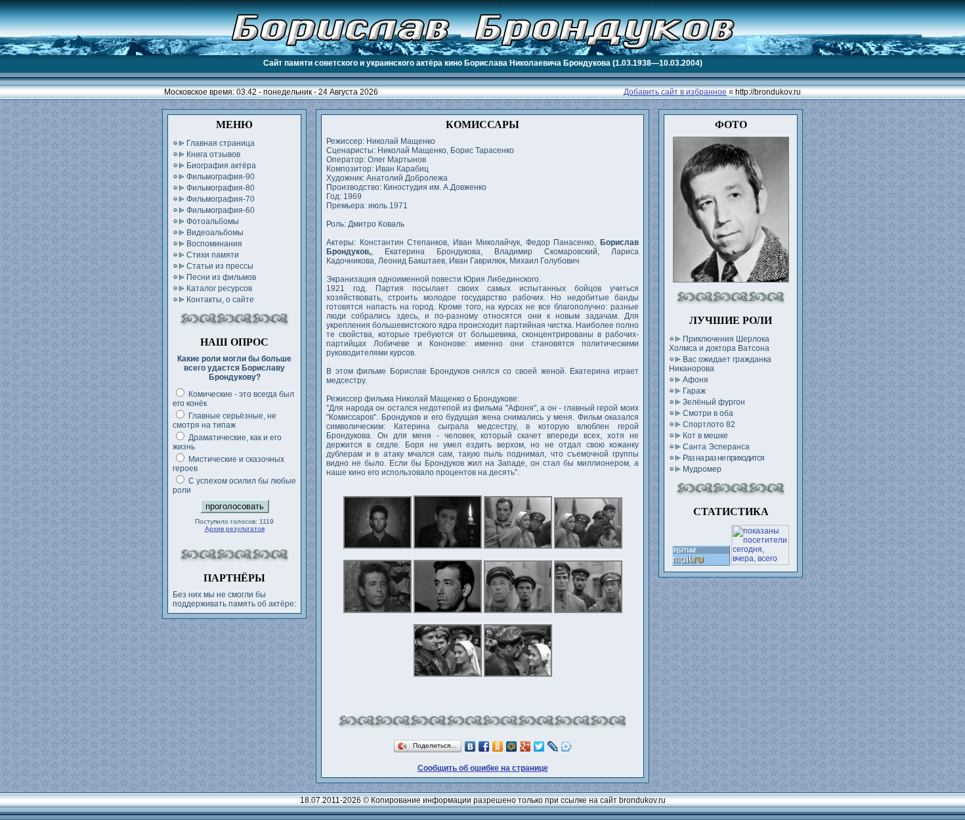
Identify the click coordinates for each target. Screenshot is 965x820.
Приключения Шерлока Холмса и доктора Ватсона (719, 343)
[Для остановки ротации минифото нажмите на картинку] (731, 280)
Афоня (695, 379)
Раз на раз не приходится (723, 458)
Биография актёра (221, 165)
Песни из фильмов (221, 277)
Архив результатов (235, 528)
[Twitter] (539, 746)
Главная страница (220, 143)
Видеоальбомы (215, 232)
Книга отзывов (213, 154)
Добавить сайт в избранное (675, 92)
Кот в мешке (705, 435)
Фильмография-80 (220, 188)
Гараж (694, 391)
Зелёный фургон (714, 402)
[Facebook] (484, 746)
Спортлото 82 (709, 424)
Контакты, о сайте (220, 299)
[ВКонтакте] (470, 746)
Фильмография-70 (220, 199)
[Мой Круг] (567, 746)
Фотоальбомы (212, 221)
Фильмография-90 (220, 176)
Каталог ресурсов (219, 288)
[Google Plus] (525, 746)
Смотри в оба (708, 413)
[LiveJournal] (553, 746)
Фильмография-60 (220, 210)
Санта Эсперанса (716, 446)
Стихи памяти (212, 255)
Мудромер (702, 469)
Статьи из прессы (219, 266)
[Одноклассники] (498, 746)
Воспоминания (214, 243)
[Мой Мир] (512, 746)
